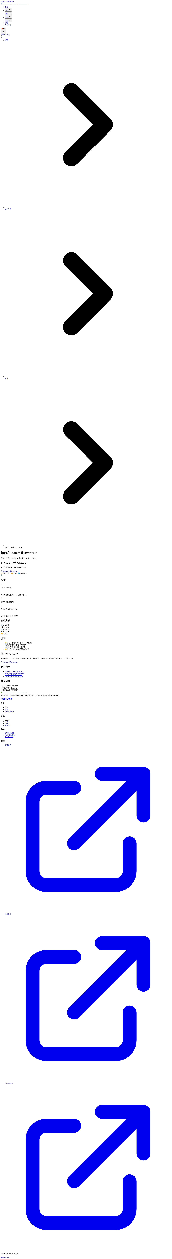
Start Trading (5, 34)
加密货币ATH (9, 733)
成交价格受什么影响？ (10, 688)
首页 (6, 7)
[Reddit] (5, 699)
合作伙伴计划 (9, 711)
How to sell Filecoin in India (14, 676)
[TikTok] (8, 699)
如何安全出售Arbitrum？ (10, 686)
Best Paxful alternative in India (14, 673)
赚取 (7, 14)
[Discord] (11, 699)
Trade (6, 723)
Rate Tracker (9, 737)
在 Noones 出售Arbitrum (9, 571)
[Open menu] (1, 36)
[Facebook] (3, 699)
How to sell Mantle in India (13, 675)
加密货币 (8, 209)
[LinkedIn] (6, 699)
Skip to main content (7, 1)
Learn (6, 720)
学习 (7, 10)
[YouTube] (9, 699)
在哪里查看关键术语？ (10, 690)
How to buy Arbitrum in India (14, 671)
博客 (6, 23)
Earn (6, 721)
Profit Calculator (10, 735)
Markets (7, 725)
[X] (1, 699)
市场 (7, 21)
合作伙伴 (8, 25)
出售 (6, 378)
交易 (7, 17)
